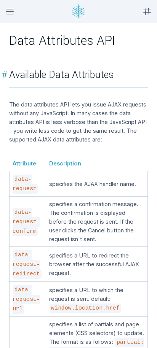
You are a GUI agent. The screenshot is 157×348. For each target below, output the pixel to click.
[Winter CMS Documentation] (78, 11)
